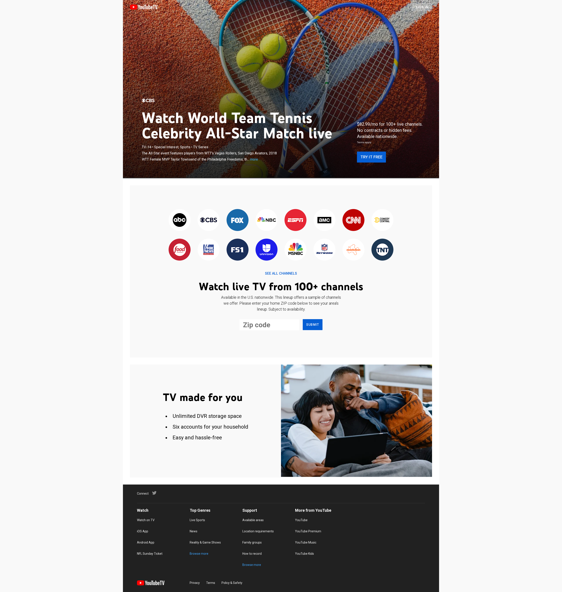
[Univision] (266, 250)
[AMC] (324, 220)
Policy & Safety (232, 583)
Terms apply (364, 142)
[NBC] (266, 220)
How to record (252, 553)
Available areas (253, 520)
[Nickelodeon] (353, 250)
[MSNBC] (295, 250)
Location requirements (258, 531)
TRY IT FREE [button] (371, 157)
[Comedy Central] (382, 220)
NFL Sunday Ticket (149, 553)
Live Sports (197, 520)
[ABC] (179, 220)
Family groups (252, 542)
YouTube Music (305, 542)
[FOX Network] (237, 220)
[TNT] (382, 250)
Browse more (199, 553)
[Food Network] (179, 250)
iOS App (142, 531)
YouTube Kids (304, 553)
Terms (210, 583)
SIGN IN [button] (422, 7)
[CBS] (148, 100)
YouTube (301, 520)
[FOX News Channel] (208, 250)
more (254, 159)
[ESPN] (295, 220)
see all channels (281, 273)
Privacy (195, 583)
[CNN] (353, 220)
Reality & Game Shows (205, 542)
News (193, 531)
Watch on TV (146, 520)
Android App (145, 542)
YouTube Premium (308, 531)
